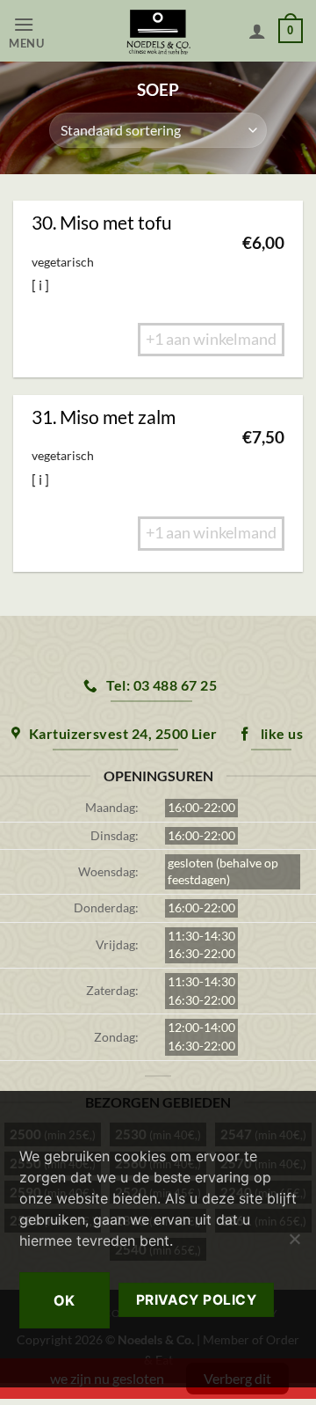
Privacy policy (196, 1300)
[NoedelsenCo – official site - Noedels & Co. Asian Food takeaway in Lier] (158, 31)
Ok (64, 1300)
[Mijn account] (257, 30)
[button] (44, 31)
